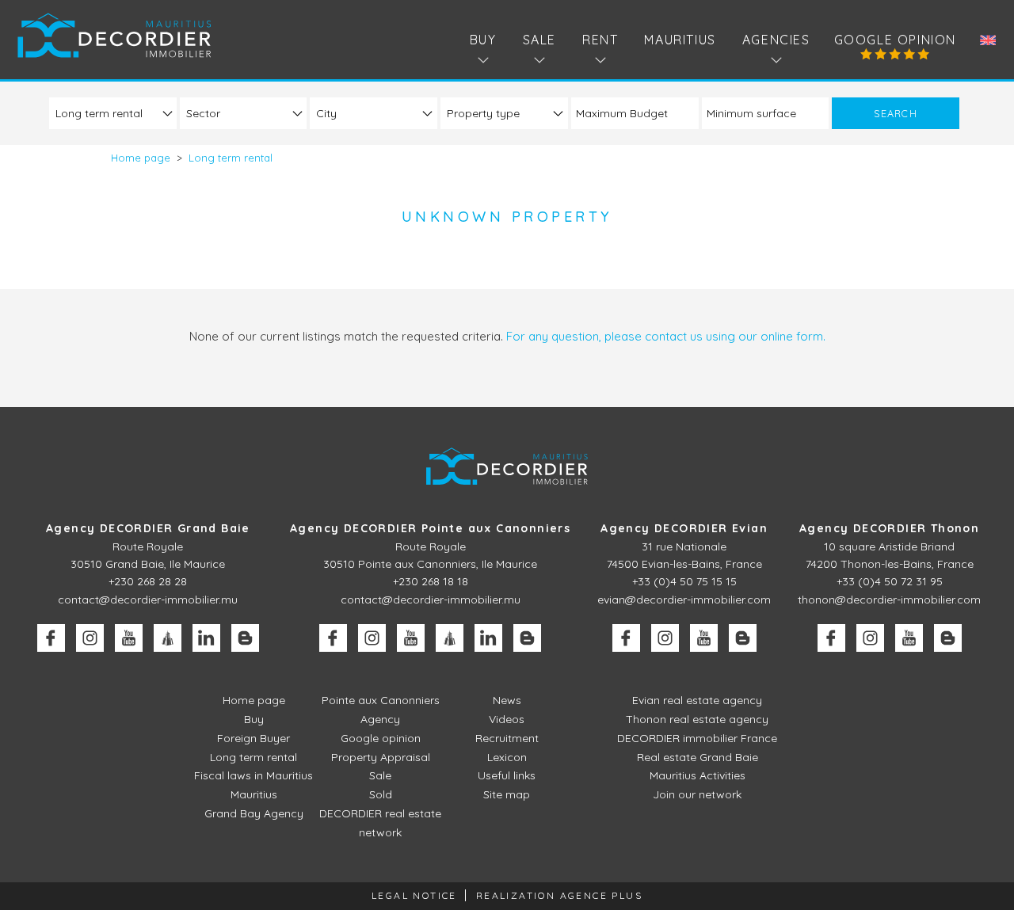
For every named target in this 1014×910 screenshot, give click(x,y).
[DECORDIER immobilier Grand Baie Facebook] (51, 638)
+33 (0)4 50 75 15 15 (684, 581)
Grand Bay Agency (253, 813)
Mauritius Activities (697, 775)
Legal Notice (414, 895)
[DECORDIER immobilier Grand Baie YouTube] (129, 638)
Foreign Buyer (253, 738)
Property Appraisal (380, 757)
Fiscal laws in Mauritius (253, 775)
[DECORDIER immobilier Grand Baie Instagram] (90, 638)
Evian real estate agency (697, 700)
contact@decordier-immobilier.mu (148, 599)
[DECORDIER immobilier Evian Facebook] (626, 638)
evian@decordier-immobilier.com (684, 599)
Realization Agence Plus (559, 895)
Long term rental (253, 757)
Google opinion (895, 40)
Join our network (697, 794)
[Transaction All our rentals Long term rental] (113, 113)
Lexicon (507, 757)
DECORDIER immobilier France (697, 738)
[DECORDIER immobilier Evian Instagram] (665, 638)
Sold (380, 794)
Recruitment (507, 738)
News (507, 700)
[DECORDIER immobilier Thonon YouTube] (909, 638)
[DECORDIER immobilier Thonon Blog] (948, 638)
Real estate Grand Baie (697, 757)
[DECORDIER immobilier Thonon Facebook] (831, 638)
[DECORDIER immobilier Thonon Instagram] (870, 638)
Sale (380, 775)
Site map (506, 794)
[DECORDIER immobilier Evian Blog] (743, 638)
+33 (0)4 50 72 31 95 (890, 581)
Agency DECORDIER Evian (684, 528)
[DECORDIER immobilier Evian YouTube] (704, 638)
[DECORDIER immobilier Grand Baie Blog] (245, 638)
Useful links (507, 775)
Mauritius (679, 40)
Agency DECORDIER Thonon (889, 528)
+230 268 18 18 (430, 581)
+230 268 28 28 (148, 581)
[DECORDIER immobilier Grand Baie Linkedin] (206, 638)
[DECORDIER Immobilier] (114, 35)
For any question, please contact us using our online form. (665, 336)
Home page (254, 700)
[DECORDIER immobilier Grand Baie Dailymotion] (167, 638)
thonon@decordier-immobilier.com (889, 599)
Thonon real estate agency (697, 719)
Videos (506, 719)
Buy (254, 719)
